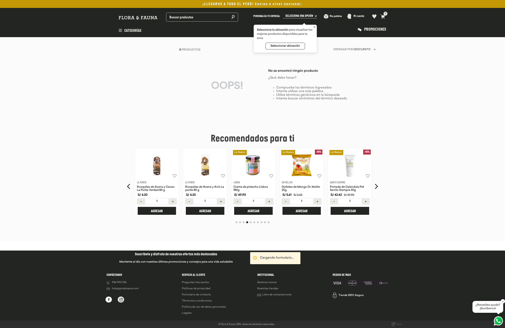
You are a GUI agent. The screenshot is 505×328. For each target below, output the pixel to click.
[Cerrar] (314, 27)
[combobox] (191, 16)
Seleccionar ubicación (285, 45)
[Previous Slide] (128, 186)
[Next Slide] (376, 186)
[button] (285, 16)
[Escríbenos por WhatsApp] (498, 321)
